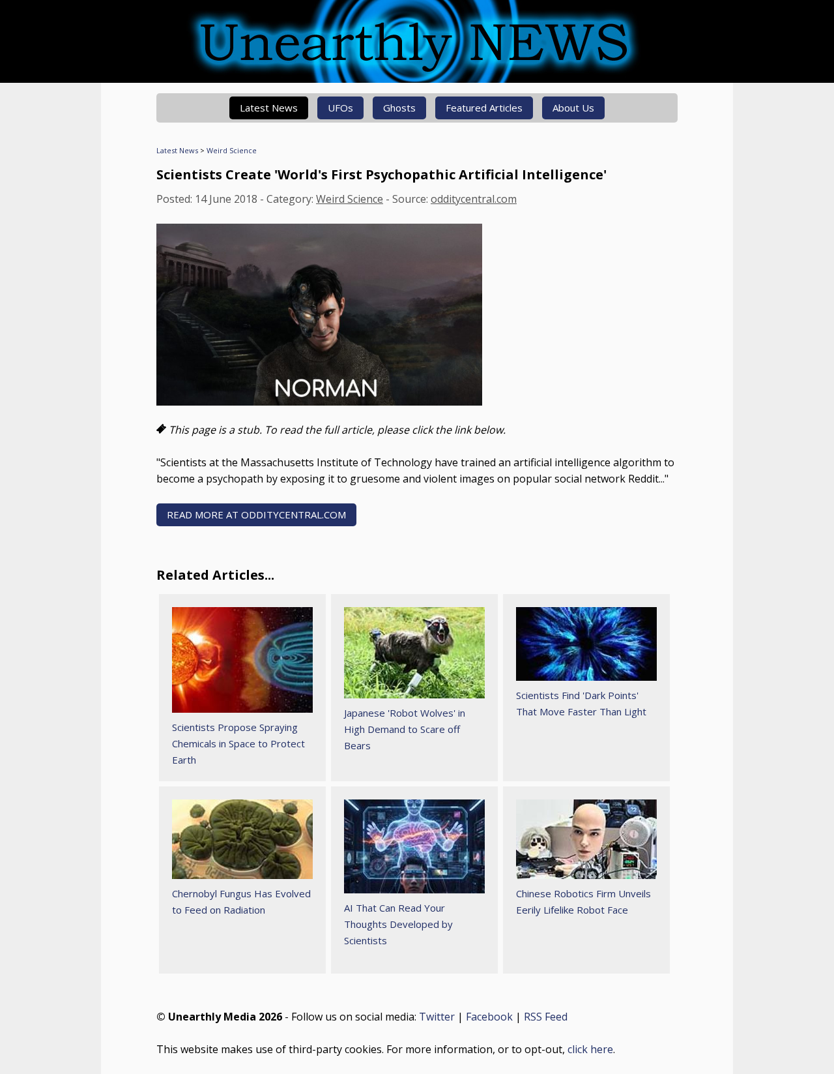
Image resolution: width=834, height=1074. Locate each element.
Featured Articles (484, 107)
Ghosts (399, 107)
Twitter (437, 1016)
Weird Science (232, 150)
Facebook (489, 1016)
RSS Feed (546, 1016)
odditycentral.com (474, 199)
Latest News (269, 107)
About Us (573, 107)
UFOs (340, 107)
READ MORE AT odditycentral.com (256, 514)
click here (590, 1049)
